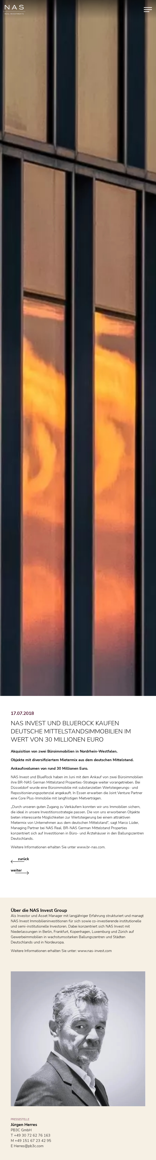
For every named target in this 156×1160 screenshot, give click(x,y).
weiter (16, 870)
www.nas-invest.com (95, 950)
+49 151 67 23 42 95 (33, 1140)
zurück (23, 858)
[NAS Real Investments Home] (14, 9)
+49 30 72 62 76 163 (32, 1135)
